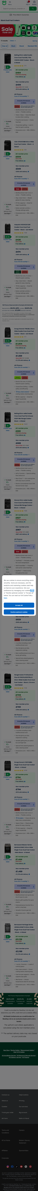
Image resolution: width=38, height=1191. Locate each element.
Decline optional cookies (19, 612)
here (32, 590)
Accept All (19, 605)
